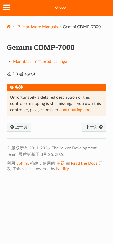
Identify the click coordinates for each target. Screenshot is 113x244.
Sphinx (22, 163)
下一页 (92, 127)
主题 (60, 163)
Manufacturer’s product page (40, 61)
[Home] (9, 27)
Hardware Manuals (37, 27)
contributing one (74, 110)
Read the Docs (84, 163)
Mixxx (60, 8)
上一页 (21, 127)
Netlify (62, 169)
